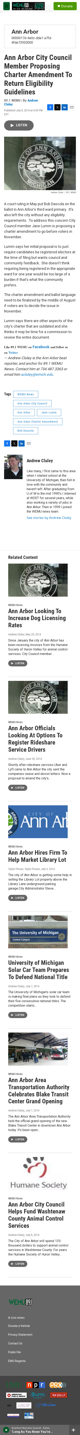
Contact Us (15, 1343)
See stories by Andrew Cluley (49, 517)
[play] (6, 1430)
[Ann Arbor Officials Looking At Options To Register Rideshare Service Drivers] (38, 697)
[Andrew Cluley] (13, 467)
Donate (67, 6)
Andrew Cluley (40, 460)
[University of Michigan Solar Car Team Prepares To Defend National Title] (38, 932)
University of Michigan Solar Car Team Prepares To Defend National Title (38, 970)
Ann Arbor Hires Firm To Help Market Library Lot (37, 856)
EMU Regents (17, 1361)
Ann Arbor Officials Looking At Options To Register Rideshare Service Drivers (35, 739)
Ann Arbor (24, 31)
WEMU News (25, 394)
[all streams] (74, 1430)
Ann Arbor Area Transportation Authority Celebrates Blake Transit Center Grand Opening (38, 1090)
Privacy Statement (20, 1334)
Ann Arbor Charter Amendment (37, 421)
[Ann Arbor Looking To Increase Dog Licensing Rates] (38, 580)
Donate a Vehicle (19, 1326)
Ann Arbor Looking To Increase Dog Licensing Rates (37, 618)
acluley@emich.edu (37, 374)
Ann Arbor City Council (32, 403)
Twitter (13, 352)
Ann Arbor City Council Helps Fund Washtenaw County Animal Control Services (36, 1215)
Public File (14, 1352)
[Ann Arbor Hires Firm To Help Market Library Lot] (38, 821)
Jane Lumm (49, 412)
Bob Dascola (25, 430)
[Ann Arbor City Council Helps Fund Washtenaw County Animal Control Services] (38, 1173)
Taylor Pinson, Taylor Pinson (24, 869)
